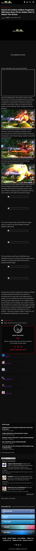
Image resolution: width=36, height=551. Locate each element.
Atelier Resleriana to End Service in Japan (15, 433)
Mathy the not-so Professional (17, 487)
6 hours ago (25, 491)
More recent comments (8, 498)
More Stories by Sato (18, 350)
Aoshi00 (10, 476)
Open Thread (11, 538)
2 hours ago (8, 473)
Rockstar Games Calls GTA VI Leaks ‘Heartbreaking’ (18, 437)
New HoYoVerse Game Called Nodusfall (14, 442)
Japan (5, 323)
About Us (30, 538)
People (3, 458)
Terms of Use (16, 540)
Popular (13, 458)
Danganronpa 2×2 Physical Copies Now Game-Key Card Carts (16, 483)
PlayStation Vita (5, 7)
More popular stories (8, 452)
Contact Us (7, 540)
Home (4, 538)
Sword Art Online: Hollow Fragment (18, 323)
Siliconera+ (22, 538)
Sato (8, 17)
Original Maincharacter (15, 464)
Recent (8, 458)
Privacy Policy (28, 540)
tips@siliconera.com (21, 549)
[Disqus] (18, 374)
